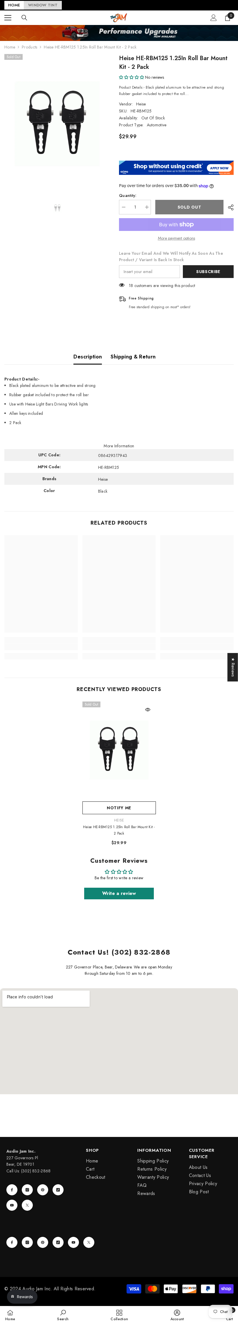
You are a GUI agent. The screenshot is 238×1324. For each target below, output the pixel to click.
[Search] (24, 17)
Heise (141, 104)
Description (87, 356)
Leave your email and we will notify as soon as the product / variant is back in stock (171, 256)
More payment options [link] (176, 238)
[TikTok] (58, 1189)
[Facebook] (11, 1189)
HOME (14, 5)
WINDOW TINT (42, 5)
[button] (131, 77)
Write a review (119, 893)
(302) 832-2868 (36, 1171)
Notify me (119, 808)
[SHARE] (228, 207)
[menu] (7, 17)
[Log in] (213, 18)
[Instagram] (27, 1189)
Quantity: (128, 195)
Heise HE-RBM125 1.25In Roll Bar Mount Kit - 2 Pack (119, 830)
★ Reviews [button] (233, 667)
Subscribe (208, 272)
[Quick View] (148, 709)
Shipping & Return (133, 356)
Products (29, 47)
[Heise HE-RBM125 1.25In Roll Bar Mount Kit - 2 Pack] (119, 750)
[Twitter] (27, 1205)
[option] (57, 124)
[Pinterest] (42, 1189)
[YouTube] (11, 1205)
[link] (41, 647)
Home (9, 47)
